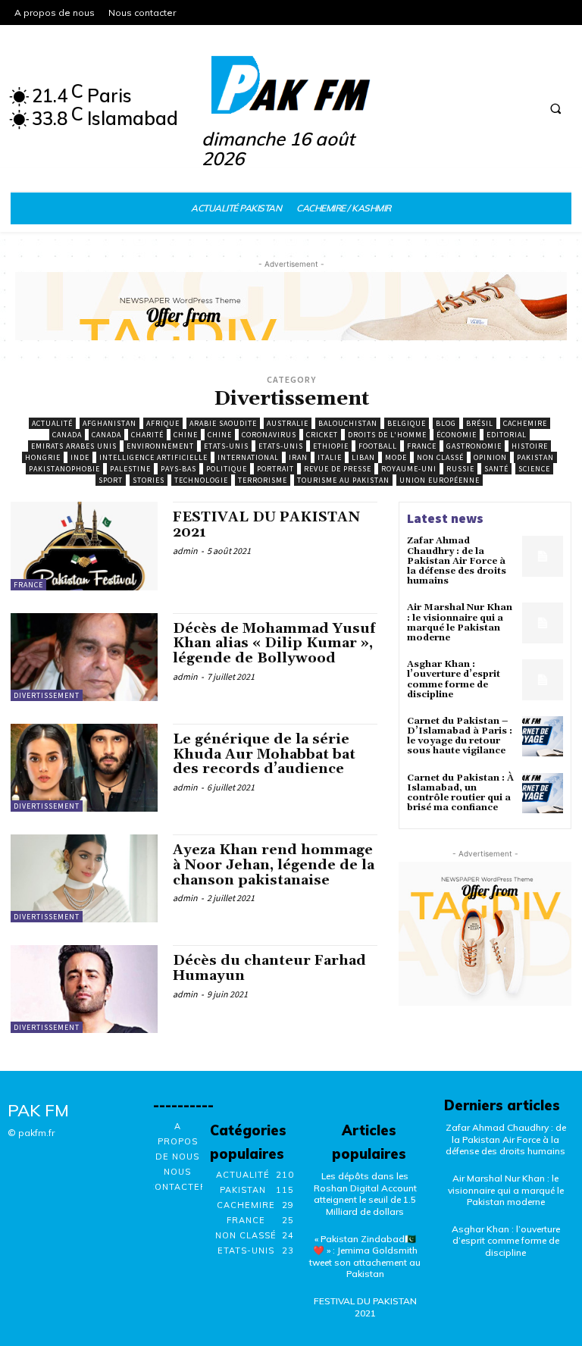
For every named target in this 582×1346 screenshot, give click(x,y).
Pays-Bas (178, 469)
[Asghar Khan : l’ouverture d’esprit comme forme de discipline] (542, 679)
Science (534, 469)
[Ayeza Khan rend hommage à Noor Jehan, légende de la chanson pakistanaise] (84, 878)
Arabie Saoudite (223, 423)
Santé (496, 469)
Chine (186, 435)
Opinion (490, 457)
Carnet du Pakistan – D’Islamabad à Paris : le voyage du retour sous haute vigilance (459, 736)
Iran (298, 457)
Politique (226, 469)
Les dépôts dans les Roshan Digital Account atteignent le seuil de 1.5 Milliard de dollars (365, 1193)
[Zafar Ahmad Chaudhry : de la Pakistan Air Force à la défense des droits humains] (542, 556)
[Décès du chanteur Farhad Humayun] (84, 989)
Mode (396, 457)
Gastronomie (474, 446)
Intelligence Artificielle (153, 457)
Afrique (163, 423)
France (421, 446)
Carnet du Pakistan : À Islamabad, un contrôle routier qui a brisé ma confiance (460, 793)
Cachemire (525, 423)
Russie (460, 469)
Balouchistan (347, 423)
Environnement (160, 446)
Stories (148, 480)
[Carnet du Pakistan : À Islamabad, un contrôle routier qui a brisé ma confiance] (542, 793)
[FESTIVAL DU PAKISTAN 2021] (84, 546)
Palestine (130, 469)
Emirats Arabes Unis (74, 446)
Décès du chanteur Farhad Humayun (269, 968)
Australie (287, 423)
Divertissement (47, 695)
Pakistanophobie (64, 469)
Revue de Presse (337, 469)
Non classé (440, 457)
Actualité (52, 423)
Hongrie (43, 457)
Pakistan (535, 457)
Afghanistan (109, 423)
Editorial (507, 435)
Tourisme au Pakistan (343, 480)
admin (185, 550)
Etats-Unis (226, 446)
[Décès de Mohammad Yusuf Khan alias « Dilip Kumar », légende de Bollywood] (84, 657)
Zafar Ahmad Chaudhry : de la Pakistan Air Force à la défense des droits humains (456, 561)
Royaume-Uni (408, 469)
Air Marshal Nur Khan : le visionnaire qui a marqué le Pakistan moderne (459, 622)
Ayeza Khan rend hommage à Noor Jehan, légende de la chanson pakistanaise (273, 865)
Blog (446, 423)
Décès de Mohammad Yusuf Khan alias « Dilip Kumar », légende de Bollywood (274, 644)
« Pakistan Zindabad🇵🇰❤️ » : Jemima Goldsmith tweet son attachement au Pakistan (365, 1256)
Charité (147, 435)
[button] (555, 109)
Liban (363, 457)
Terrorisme (262, 480)
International (248, 457)
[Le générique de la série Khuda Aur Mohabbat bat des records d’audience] (84, 768)
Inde (79, 457)
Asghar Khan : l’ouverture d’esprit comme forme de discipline (453, 679)
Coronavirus (269, 435)
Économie (456, 435)
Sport (111, 480)
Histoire (530, 446)
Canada (67, 435)
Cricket (322, 435)
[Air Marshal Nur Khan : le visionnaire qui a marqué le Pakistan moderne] (542, 623)
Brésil (479, 423)
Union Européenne (439, 480)
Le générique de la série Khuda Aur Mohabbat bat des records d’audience (264, 754)
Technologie (201, 480)
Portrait (275, 469)
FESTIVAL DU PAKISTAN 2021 (266, 525)
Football (377, 446)
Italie (330, 457)
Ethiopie (331, 446)
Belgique (406, 423)
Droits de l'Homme (387, 435)
